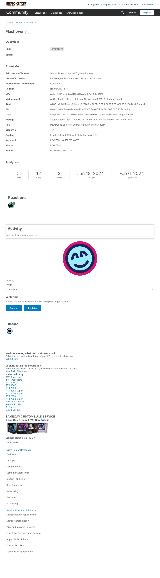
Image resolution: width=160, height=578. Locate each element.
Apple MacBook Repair (18, 539)
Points (59, 178)
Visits (38, 178)
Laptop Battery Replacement (21, 514)
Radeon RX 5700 (14, 404)
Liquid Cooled (13, 409)
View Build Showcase (16, 371)
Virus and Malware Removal (20, 527)
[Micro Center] (17, 12)
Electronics (12, 497)
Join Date (90, 178)
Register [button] (32, 308)
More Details (12, 442)
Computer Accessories (17, 472)
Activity (10, 280)
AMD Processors (14, 377)
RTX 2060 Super (14, 399)
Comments (80, 289)
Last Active (132, 178)
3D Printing (12, 503)
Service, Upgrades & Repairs (21, 510)
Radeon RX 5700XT (16, 401)
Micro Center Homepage (18, 450)
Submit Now (12, 358)
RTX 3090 (11, 382)
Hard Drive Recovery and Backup (23, 533)
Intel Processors (14, 379)
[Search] (122, 12)
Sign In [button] (14, 308)
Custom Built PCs (15, 545)
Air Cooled (11, 407)
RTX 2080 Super (14, 390)
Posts (18, 178)
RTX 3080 (11, 385)
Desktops (11, 454)
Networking (12, 491)
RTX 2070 (11, 396)
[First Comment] (10, 331)
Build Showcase (14, 485)
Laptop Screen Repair (17, 520)
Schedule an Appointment (19, 551)
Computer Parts (14, 466)
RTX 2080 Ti (12, 388)
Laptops (10, 460)
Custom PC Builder (15, 479)
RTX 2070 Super (14, 393)
